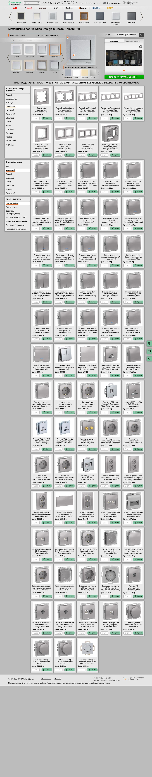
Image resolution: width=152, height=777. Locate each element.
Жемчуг (42, 56)
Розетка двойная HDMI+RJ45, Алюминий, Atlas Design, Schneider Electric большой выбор (87, 479)
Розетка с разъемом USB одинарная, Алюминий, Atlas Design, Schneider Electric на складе (87, 590)
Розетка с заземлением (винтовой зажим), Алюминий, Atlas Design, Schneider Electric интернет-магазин (87, 554)
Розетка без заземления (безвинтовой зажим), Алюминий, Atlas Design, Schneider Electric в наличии (133, 443)
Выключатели (12, 207)
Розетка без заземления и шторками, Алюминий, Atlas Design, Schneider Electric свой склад (41, 479)
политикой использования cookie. (98, 683)
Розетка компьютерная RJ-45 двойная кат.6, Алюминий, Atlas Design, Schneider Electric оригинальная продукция (133, 517)
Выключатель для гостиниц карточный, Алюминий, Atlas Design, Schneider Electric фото (41, 369)
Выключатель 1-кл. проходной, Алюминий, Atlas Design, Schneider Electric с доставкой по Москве (64, 222)
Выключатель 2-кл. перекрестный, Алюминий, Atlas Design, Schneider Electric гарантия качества (65, 333)
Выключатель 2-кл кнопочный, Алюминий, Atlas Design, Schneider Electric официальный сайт (41, 295)
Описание (114, 41)
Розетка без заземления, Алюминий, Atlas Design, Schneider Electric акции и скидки (110, 442)
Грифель (10, 129)
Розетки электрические (16, 218)
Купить (48, 118)
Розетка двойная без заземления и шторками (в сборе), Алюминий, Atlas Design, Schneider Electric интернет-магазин (133, 480)
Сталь (55, 72)
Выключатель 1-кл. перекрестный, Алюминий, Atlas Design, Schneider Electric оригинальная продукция (133, 186)
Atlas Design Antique (115, 23)
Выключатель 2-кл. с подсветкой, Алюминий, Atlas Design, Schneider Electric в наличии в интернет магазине (87, 332)
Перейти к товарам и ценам (122, 77)
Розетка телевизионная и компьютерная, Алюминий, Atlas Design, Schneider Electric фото (87, 626)
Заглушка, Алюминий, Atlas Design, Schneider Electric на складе (87, 367)
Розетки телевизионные (16, 221)
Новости (58, 679)
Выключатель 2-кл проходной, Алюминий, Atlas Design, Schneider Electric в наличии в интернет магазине (64, 295)
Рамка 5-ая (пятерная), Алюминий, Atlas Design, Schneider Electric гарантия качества (133, 112)
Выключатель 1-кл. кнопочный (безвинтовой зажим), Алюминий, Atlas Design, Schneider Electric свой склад (110, 186)
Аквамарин (11, 141)
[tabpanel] (124, 58)
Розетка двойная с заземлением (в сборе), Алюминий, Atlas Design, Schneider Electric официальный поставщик (41, 517)
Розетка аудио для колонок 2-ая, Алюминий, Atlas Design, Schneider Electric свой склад (87, 443)
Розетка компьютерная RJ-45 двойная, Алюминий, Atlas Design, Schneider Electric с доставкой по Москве (110, 517)
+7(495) (51, 3)
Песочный (29, 72)
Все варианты (12, 203)
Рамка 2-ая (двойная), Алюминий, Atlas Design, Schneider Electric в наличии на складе (65, 112)
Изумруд (9, 145)
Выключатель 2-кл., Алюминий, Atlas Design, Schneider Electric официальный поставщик (110, 295)
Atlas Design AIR (100, 22)
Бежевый (16, 72)
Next (141, 16)
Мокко (8, 126)
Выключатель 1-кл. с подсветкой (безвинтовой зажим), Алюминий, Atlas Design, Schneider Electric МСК (87, 260)
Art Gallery (131, 22)
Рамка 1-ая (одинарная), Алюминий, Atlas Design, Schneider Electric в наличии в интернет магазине (42, 112)
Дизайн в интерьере (134, 41)
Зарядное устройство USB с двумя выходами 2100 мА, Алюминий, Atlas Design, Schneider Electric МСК (110, 369)
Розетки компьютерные (16, 229)
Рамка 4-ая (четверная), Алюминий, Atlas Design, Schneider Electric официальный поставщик (110, 112)
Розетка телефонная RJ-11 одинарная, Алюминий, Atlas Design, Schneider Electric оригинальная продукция (110, 627)
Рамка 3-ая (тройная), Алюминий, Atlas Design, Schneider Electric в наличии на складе (87, 112)
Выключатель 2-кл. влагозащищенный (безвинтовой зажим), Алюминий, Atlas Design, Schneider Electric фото (41, 333)
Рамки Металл (52, 22)
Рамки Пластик (20, 22)
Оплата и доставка (93, 3)
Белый (16, 56)
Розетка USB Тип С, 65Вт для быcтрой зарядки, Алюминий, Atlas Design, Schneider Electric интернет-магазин (64, 443)
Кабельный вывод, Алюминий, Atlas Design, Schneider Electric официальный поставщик (133, 369)
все (13, 40)
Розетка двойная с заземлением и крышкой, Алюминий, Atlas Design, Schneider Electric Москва (64, 516)
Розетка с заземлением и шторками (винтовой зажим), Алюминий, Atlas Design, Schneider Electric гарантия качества (41, 590)
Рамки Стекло (37, 22)
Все (7, 167)
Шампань (42, 72)
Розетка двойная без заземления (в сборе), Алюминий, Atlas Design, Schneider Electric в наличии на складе (110, 480)
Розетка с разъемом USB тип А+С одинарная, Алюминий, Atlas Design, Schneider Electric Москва (110, 590)
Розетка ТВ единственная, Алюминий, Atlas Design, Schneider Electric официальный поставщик (133, 590)
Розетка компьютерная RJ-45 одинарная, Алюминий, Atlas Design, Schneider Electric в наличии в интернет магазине (41, 554)
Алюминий (54, 56)
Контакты (79, 3)
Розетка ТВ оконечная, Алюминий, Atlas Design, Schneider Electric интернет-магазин (41, 626)
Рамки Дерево (84, 22)
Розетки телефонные (15, 225)
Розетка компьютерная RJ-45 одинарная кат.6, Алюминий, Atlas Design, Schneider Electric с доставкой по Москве (64, 554)
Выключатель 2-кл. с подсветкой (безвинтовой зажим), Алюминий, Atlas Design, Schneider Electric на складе (110, 333)
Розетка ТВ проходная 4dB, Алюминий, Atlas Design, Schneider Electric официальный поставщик (64, 626)
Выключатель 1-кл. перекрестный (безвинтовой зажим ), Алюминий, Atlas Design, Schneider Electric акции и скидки (41, 223)
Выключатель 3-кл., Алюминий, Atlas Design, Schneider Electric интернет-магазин (133, 332)
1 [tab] (124, 70)
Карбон (9, 137)
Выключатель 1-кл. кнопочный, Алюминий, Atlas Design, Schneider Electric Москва (87, 184)
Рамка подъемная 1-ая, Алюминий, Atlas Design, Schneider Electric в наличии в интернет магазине (110, 148)
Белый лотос (29, 56)
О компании (46, 679)
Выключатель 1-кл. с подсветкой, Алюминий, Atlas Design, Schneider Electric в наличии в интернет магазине (64, 259)
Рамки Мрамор (68, 22)
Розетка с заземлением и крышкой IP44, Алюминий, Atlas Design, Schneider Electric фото (110, 553)
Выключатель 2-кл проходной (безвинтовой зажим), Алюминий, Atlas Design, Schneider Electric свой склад (87, 296)
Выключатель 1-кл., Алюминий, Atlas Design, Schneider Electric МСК (65, 184)
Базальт (9, 133)
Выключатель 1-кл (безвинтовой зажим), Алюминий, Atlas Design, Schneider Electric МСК (41, 185)
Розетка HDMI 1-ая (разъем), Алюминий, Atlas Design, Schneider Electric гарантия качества (110, 406)
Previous (10, 16)
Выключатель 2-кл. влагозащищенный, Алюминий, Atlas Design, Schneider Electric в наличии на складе (133, 296)
